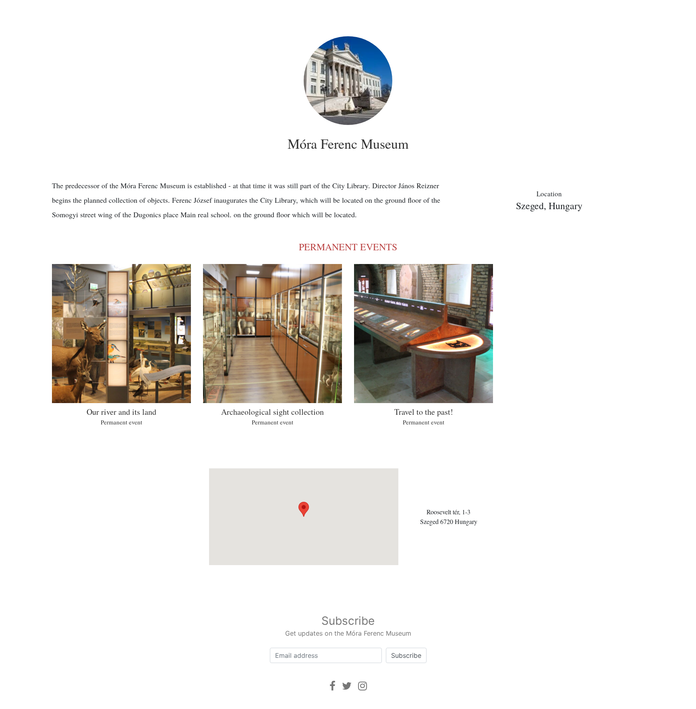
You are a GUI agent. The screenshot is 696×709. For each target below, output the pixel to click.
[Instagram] (362, 686)
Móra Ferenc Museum (348, 143)
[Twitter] (347, 686)
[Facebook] (332, 686)
